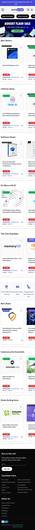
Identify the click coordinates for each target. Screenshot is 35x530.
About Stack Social (8, 503)
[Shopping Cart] (32, 9)
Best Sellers (6, 40)
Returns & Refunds (24, 479)
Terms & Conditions (24, 482)
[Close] (31, 2)
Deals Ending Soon (9, 400)
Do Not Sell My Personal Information (25, 488)
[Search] (28, 10)
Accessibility (22, 485)
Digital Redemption (8, 482)
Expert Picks (6, 505)
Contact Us (5, 487)
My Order (5, 479)
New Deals (6, 303)
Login (3, 485)
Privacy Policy (6, 492)
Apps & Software (7, 16)
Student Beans (23, 492)
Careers (4, 516)
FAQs (3, 490)
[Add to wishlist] (21, 47)
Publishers (5, 508)
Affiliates (5, 510)
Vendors (4, 513)
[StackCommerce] (17, 526)
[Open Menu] (3, 10)
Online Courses (23, 16)
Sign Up (6, 469)
